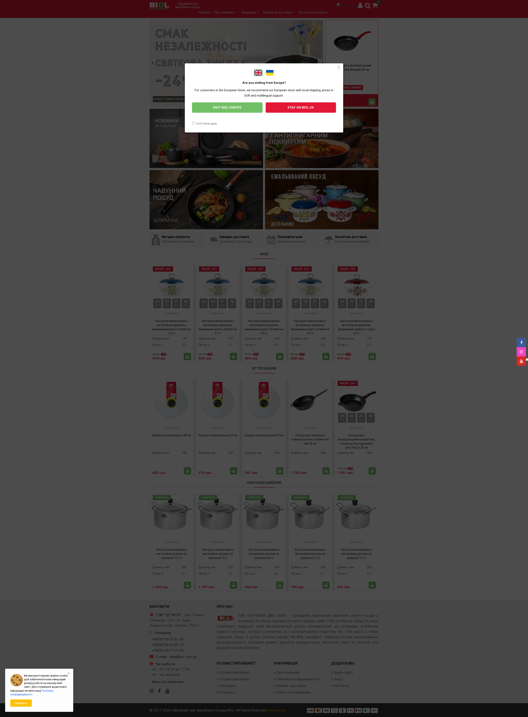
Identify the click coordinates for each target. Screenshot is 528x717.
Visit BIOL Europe (227, 107)
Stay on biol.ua (301, 107)
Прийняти (21, 703)
